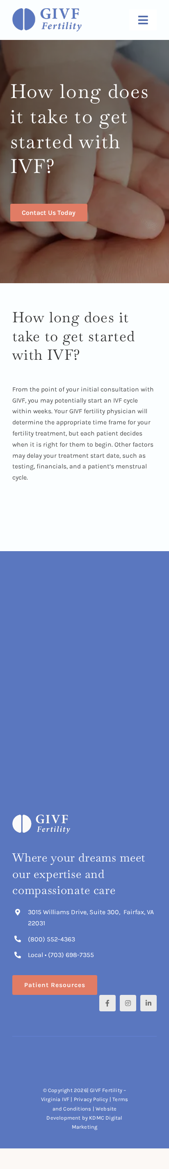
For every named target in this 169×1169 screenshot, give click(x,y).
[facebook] (107, 1003)
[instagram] (128, 1003)
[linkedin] (148, 1003)
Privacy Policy (92, 1099)
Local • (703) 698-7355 (61, 955)
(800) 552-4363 (51, 939)
